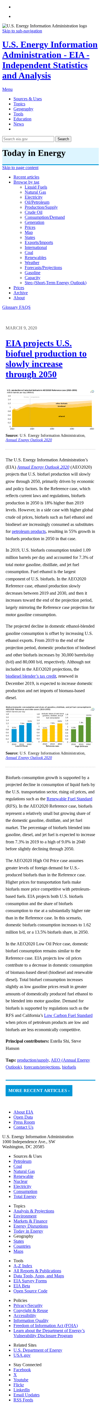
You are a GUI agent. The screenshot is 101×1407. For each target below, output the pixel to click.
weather (32, 262)
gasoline (32, 272)
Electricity (22, 1186)
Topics (19, 103)
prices (30, 227)
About (19, 297)
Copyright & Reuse (30, 1310)
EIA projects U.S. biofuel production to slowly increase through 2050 (46, 358)
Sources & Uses (27, 98)
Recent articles (26, 177)
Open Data (23, 1117)
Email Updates (26, 1394)
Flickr (18, 1384)
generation (34, 222)
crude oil (33, 212)
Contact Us (23, 1127)
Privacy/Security (28, 1305)
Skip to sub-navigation (22, 31)
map (29, 232)
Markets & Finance (30, 1221)
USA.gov (22, 1355)
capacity (32, 277)
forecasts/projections (43, 267)
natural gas (35, 192)
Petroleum (22, 1161)
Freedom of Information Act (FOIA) (45, 1325)
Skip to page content (20, 167)
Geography (23, 108)
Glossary (10, 307)
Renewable (23, 1176)
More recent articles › (39, 1090)
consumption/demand (45, 217)
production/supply (41, 207)
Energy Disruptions (30, 1226)
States (18, 1241)
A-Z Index (22, 1265)
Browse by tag (26, 182)
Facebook (22, 1369)
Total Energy (24, 1196)
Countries (22, 1246)
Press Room (24, 1122)
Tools (18, 113)
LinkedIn (21, 1389)
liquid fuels (36, 187)
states (30, 237)
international (36, 247)
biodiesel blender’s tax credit (31, 676)
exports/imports (39, 242)
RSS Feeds (23, 1399)
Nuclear (20, 1181)
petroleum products (29, 531)
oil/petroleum (37, 202)
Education (22, 119)
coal (29, 252)
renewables (35, 257)
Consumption (25, 1191)
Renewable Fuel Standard (69, 798)
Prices (18, 287)
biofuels (69, 1067)
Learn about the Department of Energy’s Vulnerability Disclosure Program (49, 1333)
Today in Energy (28, 1231)
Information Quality (31, 1320)
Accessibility (24, 1315)
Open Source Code (30, 1291)
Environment (24, 1216)
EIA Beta (21, 1285)
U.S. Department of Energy (37, 1350)
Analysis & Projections (33, 1211)
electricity (34, 197)
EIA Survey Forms (30, 1280)
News (18, 124)
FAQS (25, 307)
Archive (20, 292)
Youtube (20, 1379)
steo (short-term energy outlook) (55, 282)
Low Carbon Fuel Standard (68, 1015)
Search (63, 139)
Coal (17, 1166)
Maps (18, 1251)
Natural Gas (24, 1171)
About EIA (23, 1112)
